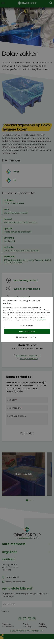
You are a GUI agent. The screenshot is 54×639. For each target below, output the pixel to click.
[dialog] (27, 319)
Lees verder (41, 320)
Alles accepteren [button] (27, 331)
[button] (27, 337)
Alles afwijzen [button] (27, 325)
